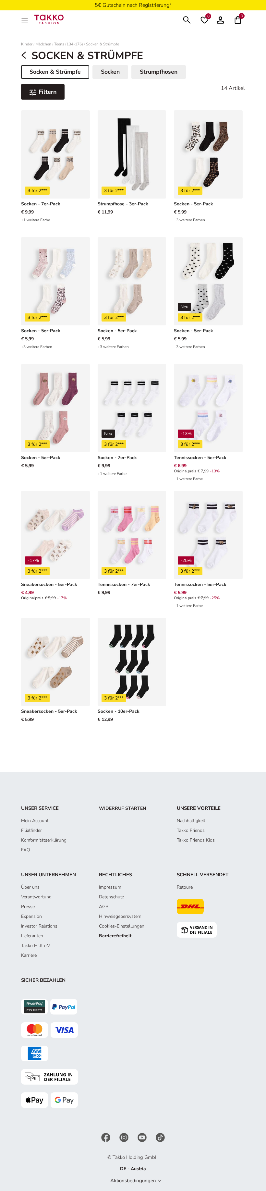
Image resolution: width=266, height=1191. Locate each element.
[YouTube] (143, 1137)
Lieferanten (32, 936)
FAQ (25, 850)
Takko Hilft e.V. (36, 945)
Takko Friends (191, 830)
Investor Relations (39, 926)
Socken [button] (110, 72)
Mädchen (43, 44)
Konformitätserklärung (43, 840)
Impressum (110, 887)
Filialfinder (31, 830)
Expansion (31, 916)
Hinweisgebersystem (120, 916)
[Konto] (220, 19)
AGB (103, 907)
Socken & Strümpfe (102, 44)
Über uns (30, 887)
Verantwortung (36, 897)
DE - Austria (133, 1169)
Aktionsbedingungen (133, 1180)
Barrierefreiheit (115, 936)
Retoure (185, 887)
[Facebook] (106, 1137)
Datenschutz (111, 897)
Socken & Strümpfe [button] (55, 73)
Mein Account (35, 821)
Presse (28, 907)
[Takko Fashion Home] (49, 19)
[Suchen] (187, 19)
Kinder (26, 44)
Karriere (29, 955)
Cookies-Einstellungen (121, 926)
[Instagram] (124, 1137)
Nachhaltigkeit (191, 821)
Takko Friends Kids (196, 840)
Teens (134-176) (68, 44)
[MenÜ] (25, 19)
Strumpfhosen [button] (158, 72)
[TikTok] (160, 1137)
